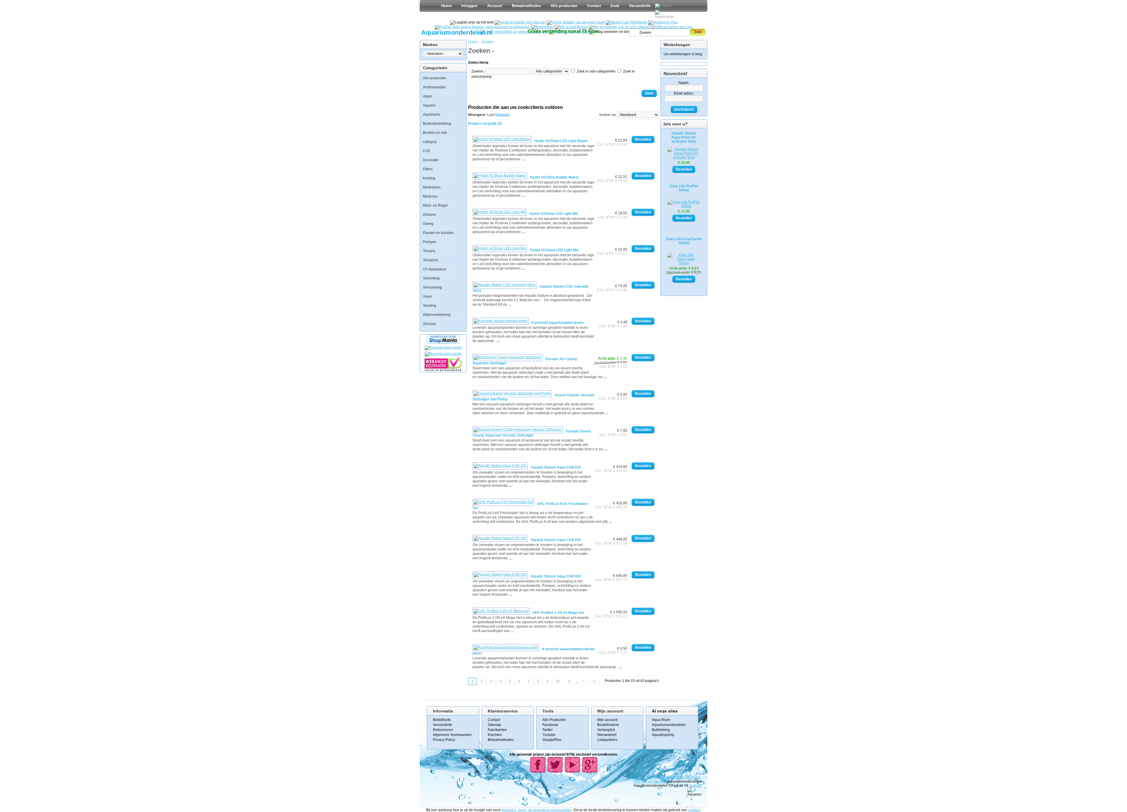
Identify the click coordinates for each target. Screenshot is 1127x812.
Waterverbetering (437, 315)
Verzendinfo (640, 6)
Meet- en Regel (435, 205)
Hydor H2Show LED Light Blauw (561, 141)
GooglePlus (551, 740)
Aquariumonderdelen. (684, 777)
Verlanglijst (606, 730)
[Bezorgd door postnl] (443, 348)
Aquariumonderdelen (669, 725)
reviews (695, 786)
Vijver (427, 296)
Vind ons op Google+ (650, 781)
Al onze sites (665, 711)
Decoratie (430, 160)
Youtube (549, 735)
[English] (663, 6)
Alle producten (564, 6)
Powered (654, 777)
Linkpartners (607, 740)
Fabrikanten (497, 730)
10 (558, 681)
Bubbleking (661, 730)
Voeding (429, 306)
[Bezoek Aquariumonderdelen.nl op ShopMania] (443, 343)
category (430, 142)
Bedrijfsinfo (442, 720)
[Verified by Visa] (662, 22)
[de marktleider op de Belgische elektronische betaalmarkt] (542, 27)
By (664, 777)
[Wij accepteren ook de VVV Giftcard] (619, 27)
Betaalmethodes (526, 6)
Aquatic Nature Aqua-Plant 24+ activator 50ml (684, 137)
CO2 (426, 151)
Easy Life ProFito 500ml (684, 188)
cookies (694, 810)
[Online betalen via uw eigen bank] (576, 22)
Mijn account (607, 720)
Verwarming (432, 287)
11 (569, 681)
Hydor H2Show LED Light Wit (553, 214)
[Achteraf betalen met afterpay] (520, 22)
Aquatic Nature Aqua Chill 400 (556, 576)
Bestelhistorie (608, 725)
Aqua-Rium (661, 720)
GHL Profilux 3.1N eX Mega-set (558, 613)
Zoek (614, 6)
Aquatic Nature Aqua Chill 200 (556, 540)
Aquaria (429, 105)
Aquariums (431, 114)
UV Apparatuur (434, 269)
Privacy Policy (444, 740)
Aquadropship (663, 735)
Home (446, 6)
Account (494, 6)
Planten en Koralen (438, 233)
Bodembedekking (437, 124)
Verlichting (431, 278)
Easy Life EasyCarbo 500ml (683, 241)
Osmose (429, 215)
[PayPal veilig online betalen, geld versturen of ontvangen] (482, 27)
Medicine (430, 196)
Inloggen (469, 6)
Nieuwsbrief (606, 735)
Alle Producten (554, 720)
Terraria (429, 251)
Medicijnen (432, 187)
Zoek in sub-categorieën (596, 71)
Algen (427, 96)
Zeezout (429, 324)
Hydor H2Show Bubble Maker (554, 177)
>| (593, 681)
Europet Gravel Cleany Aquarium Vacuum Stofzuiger (532, 433)
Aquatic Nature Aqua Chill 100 (556, 467)
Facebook (550, 725)
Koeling (429, 178)
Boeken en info (435, 133)
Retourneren (443, 730)
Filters (428, 169)
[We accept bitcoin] (571, 27)
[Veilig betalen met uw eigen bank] (443, 354)
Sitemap (494, 725)
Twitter (547, 730)
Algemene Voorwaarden (452, 735)
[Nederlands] (665, 14)
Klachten (495, 735)
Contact (594, 6)
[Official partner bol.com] (671, 27)
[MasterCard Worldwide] (626, 22)
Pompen (429, 242)
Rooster (503, 115)
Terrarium (430, 260)
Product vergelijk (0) (485, 124)
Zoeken (488, 42)
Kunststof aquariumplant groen (557, 323)
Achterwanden (434, 87)
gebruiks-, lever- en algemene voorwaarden (536, 810)
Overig (428, 224)
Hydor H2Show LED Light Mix (554, 250)
